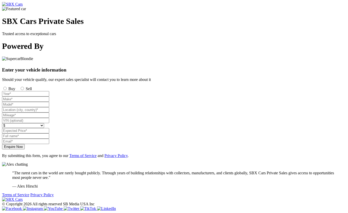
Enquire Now (13, 147)
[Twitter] (72, 208)
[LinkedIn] (106, 208)
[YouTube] (54, 208)
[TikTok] (88, 208)
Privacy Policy (116, 155)
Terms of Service (83, 155)
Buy (11, 89)
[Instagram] (33, 208)
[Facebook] (12, 208)
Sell (28, 89)
